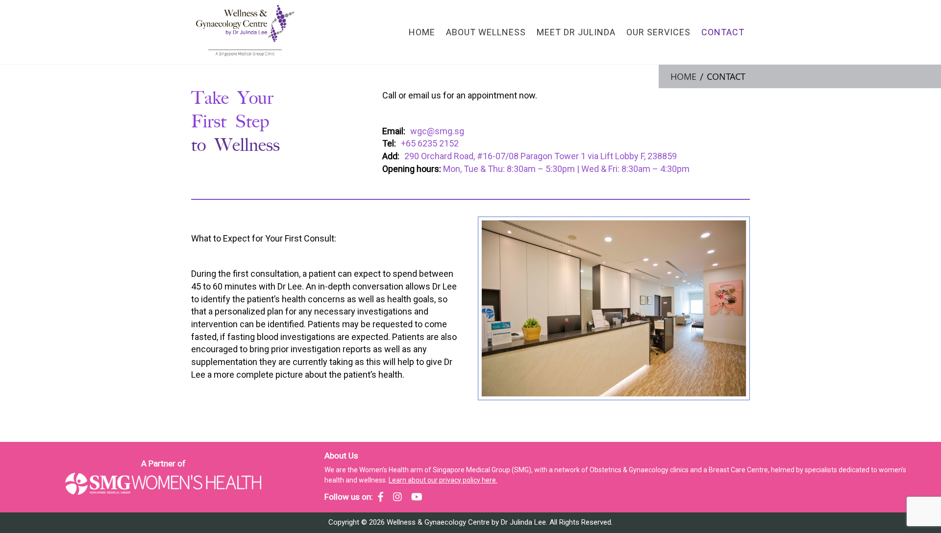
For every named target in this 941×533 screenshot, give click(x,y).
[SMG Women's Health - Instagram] (397, 497)
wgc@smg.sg (437, 131)
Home (422, 32)
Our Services (658, 32)
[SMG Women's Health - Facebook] (380, 497)
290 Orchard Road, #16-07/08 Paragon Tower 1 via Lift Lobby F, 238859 (540, 156)
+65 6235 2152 (430, 143)
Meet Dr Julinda (576, 32)
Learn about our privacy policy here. (443, 480)
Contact (722, 32)
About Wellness (486, 32)
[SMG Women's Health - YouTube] (416, 497)
